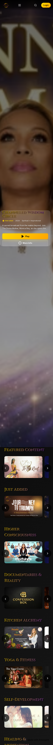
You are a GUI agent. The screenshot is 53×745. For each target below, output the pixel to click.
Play (27, 236)
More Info (27, 243)
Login (46, 5)
